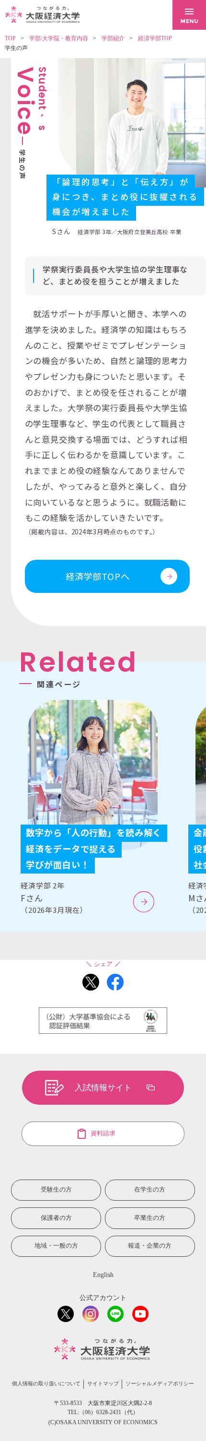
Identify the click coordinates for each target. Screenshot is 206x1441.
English (103, 1274)
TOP (10, 38)
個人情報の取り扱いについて (46, 1383)
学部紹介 (113, 38)
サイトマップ (103, 1383)
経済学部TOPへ (98, 576)
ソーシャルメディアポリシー (160, 1383)
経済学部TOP (155, 38)
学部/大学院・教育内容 (58, 38)
